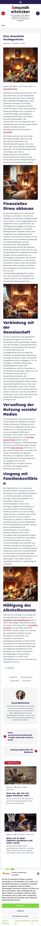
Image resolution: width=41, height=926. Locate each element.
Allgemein (6, 43)
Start (3, 25)
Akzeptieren (20, 905)
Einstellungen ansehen (20, 916)
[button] (38, 874)
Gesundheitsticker (10, 89)
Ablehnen (20, 911)
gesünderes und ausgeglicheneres (16, 620)
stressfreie (27, 681)
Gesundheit (7, 132)
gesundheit (15, 681)
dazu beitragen (17, 448)
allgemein (13, 677)
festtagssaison (27, 677)
